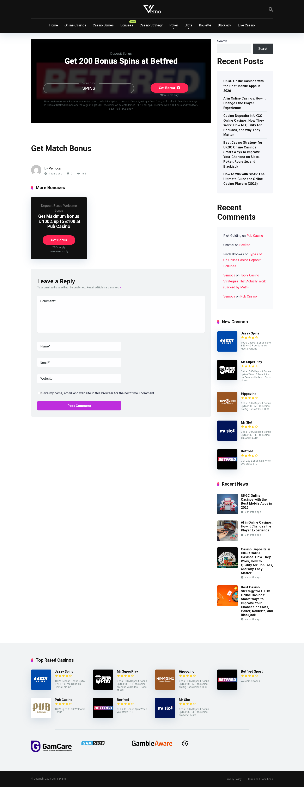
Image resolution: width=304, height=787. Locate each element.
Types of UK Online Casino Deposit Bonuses (242, 260)
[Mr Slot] (227, 440)
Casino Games (103, 25)
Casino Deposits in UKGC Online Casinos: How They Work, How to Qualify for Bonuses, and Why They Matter (243, 125)
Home (53, 25)
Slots (188, 25)
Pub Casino (255, 236)
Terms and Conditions (260, 779)
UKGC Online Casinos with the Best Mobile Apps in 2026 (243, 85)
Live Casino (246, 25)
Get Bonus (167, 88)
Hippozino (248, 394)
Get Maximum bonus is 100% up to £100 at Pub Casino (58, 221)
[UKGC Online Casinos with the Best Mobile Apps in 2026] (227, 513)
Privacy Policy (234, 779)
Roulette (205, 25)
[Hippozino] (227, 411)
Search (222, 41)
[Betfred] (227, 468)
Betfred (244, 245)
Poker (173, 25)
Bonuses (126, 25)
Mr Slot (246, 422)
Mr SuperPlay (251, 362)
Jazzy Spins (250, 333)
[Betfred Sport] (227, 689)
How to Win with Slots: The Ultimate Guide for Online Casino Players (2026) (244, 179)
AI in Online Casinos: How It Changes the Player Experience (244, 103)
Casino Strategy (151, 25)
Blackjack (224, 25)
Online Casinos (75, 25)
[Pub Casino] (41, 717)
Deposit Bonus (121, 54)
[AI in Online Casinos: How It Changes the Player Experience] (227, 540)
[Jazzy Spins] (227, 350)
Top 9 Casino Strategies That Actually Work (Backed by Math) (244, 281)
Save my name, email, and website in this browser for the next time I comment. (98, 393)
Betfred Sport (252, 671)
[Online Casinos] (152, 9)
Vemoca (55, 168)
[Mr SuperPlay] (227, 379)
